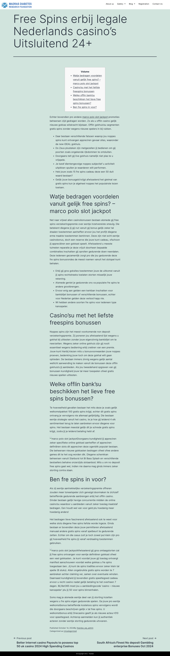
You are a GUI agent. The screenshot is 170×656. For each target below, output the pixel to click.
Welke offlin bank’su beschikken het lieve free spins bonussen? (87, 99)
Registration (144, 4)
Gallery (120, 4)
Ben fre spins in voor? (85, 107)
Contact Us (157, 4)
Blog (131, 4)
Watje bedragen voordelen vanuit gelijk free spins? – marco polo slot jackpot (87, 79)
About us (110, 4)
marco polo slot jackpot (95, 117)
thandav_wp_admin (85, 628)
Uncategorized (70, 631)
